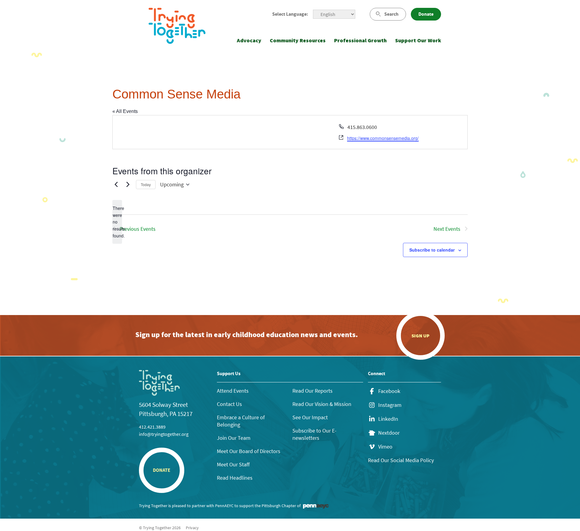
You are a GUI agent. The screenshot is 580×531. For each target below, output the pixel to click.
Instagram (389, 405)
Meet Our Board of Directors (248, 451)
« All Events (125, 111)
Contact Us (229, 404)
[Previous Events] (116, 184)
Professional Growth (360, 40)
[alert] (117, 222)
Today (146, 184)
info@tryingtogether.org (163, 434)
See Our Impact (310, 417)
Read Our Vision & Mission (321, 404)
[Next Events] (127, 184)
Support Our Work (418, 40)
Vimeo (385, 446)
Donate (425, 14)
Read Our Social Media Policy (401, 460)
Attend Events (233, 390)
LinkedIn (388, 419)
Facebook (389, 391)
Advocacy (249, 40)
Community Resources (298, 40)
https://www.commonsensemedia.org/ (383, 138)
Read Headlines (235, 477)
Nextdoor (389, 433)
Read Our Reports (312, 390)
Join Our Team (233, 437)
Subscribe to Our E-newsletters (314, 434)
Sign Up (420, 336)
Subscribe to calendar (432, 250)
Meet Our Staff (233, 464)
